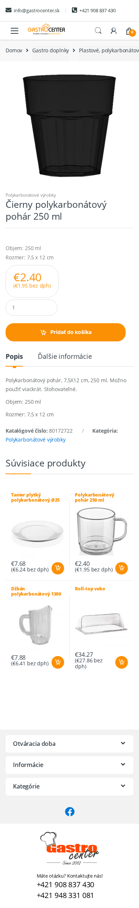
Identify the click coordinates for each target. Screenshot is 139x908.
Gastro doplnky (50, 50)
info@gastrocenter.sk (37, 10)
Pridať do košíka (71, 332)
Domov (14, 50)
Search (98, 31)
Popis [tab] (14, 357)
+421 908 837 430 (97, 10)
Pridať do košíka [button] (57, 568)
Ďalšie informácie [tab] (65, 357)
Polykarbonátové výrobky (31, 195)
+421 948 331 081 (66, 895)
